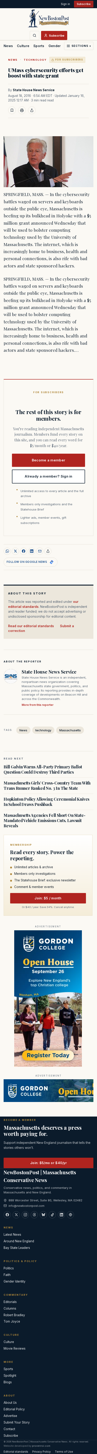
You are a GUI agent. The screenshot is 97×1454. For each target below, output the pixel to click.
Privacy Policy (41, 1451)
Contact (9, 1429)
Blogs (8, 1382)
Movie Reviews (14, 1348)
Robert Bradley (14, 1315)
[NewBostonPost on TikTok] (52, 1214)
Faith (7, 1275)
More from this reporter (37, 705)
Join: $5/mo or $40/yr (48, 1163)
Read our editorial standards (31, 626)
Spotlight (10, 1375)
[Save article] (12, 110)
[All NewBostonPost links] (70, 1214)
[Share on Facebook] (23, 551)
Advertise (10, 1416)
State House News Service (34, 90)
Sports (38, 46)
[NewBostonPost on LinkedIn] (61, 1214)
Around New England (19, 1241)
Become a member (48, 460)
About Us (10, 1402)
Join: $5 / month (48, 898)
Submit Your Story (17, 1422)
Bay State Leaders (17, 1248)
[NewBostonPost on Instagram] (25, 1214)
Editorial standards (16, 1451)
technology (35, 59)
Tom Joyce (12, 1321)
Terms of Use (64, 1451)
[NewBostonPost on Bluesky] (43, 1214)
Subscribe (84, 4)
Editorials (10, 1302)
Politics (9, 1268)
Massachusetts (70, 730)
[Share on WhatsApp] (7, 551)
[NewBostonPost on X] (16, 1214)
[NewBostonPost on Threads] (34, 1214)
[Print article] (22, 110)
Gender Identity (61, 46)
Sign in (65, 4)
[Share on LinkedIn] (31, 551)
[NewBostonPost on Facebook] (7, 1214)
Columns (10, 1308)
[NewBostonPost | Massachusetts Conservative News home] (48, 18)
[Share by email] (39, 551)
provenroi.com (41, 1445)
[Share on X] (15, 551)
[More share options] (47, 551)
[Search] (34, 35)
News (8, 46)
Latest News (12, 1234)
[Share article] (32, 110)
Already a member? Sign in (48, 476)
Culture (23, 46)
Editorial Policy (14, 1409)
